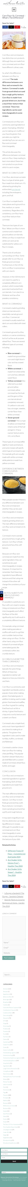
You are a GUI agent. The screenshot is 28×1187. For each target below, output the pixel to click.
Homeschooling (7, 1055)
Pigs (4, 1092)
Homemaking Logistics (9, 1052)
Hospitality (6, 1063)
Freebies (5, 1029)
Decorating (6, 1015)
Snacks (5, 1119)
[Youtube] (16, 1168)
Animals (5, 989)
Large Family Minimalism (10, 1068)
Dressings (6, 1026)
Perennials (6, 1090)
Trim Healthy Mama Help (10, 1127)
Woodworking (7, 1140)
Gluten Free (6, 1044)
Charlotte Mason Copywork (11, 1007)
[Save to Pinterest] (17, 27)
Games (5, 1039)
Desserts (5, 1018)
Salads (5, 1111)
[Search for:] (14, 975)
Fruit (4, 1034)
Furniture (6, 1036)
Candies (5, 1005)
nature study (6, 1084)
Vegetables (6, 1137)
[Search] (25, 1172)
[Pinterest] (14, 1168)
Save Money (6, 1114)
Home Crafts (6, 1050)
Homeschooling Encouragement (12, 1058)
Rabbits (5, 1100)
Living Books (6, 1071)
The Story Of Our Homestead (11, 1124)
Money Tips (6, 1082)
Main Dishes (6, 1074)
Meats (5, 1079)
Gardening (6, 1042)
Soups (5, 1122)
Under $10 (6, 1132)
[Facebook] (8, 1168)
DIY (4, 1021)
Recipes (5, 1103)
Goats (5, 1047)
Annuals (5, 991)
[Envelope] (20, 1168)
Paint (4, 1087)
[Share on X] (11, 27)
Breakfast (6, 1002)
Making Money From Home (11, 1076)
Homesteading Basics (9, 1060)
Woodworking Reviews (9, 1143)
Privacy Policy (14, 1185)
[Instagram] (10, 1168)
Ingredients (6, 1066)
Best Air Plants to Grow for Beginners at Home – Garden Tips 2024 (13, 903)
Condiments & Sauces (9, 1010)
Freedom (5, 1031)
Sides (4, 1116)
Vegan (5, 1135)
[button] (14, 10)
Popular (5, 1095)
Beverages (6, 999)
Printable (5, 1098)
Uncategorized (7, 1129)
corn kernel (16, 189)
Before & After (7, 997)
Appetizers (6, 994)
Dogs (4, 1023)
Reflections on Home (9, 1106)
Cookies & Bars (7, 1013)
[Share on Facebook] (5, 27)
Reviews (5, 1108)
